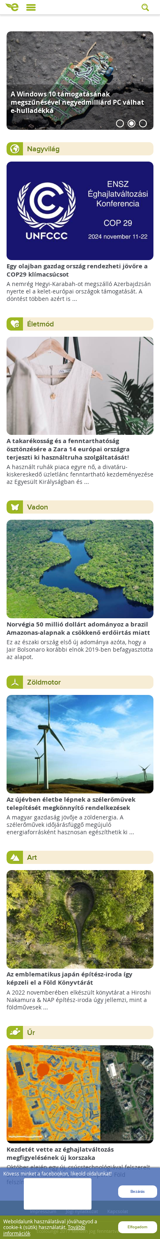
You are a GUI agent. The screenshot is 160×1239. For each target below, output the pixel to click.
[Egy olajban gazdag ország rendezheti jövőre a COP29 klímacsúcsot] (80, 210)
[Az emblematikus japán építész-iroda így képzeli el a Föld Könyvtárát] (80, 918)
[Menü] (31, 7)
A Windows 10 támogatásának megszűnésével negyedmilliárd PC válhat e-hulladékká (77, 102)
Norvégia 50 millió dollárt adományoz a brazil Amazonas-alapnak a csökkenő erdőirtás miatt (78, 628)
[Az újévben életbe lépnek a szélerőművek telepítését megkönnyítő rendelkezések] (80, 743)
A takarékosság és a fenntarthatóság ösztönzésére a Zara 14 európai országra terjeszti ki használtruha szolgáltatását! (68, 449)
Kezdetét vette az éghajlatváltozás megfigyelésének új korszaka (60, 1153)
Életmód (40, 324)
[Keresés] (146, 7)
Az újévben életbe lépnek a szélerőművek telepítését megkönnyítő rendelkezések (71, 803)
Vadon (37, 507)
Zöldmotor (44, 682)
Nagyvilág (43, 149)
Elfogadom (137, 1227)
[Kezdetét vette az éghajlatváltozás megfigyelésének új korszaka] (80, 1094)
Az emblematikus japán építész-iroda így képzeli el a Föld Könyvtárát (70, 978)
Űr (31, 1032)
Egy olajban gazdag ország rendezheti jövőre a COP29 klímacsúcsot (77, 270)
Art (32, 857)
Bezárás (137, 1191)
